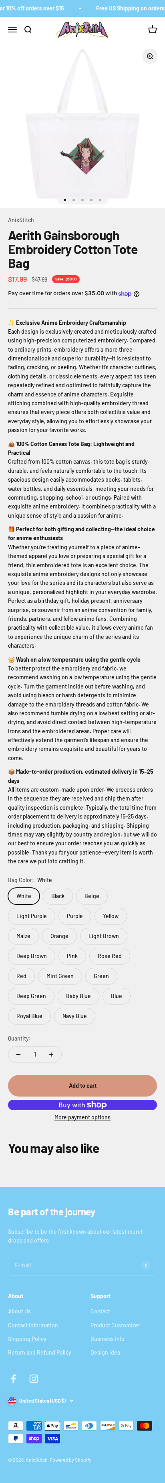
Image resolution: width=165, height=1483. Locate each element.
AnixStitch (21, 219)
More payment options (82, 1117)
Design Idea (105, 1352)
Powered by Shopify (70, 1460)
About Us (19, 1311)
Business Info (108, 1338)
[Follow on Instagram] (33, 1378)
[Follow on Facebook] (13, 1378)
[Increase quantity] (51, 1055)
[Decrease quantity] (18, 1055)
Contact (100, 1311)
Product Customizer (115, 1325)
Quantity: (19, 1038)
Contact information (33, 1325)
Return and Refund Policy (39, 1352)
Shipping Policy (27, 1338)
